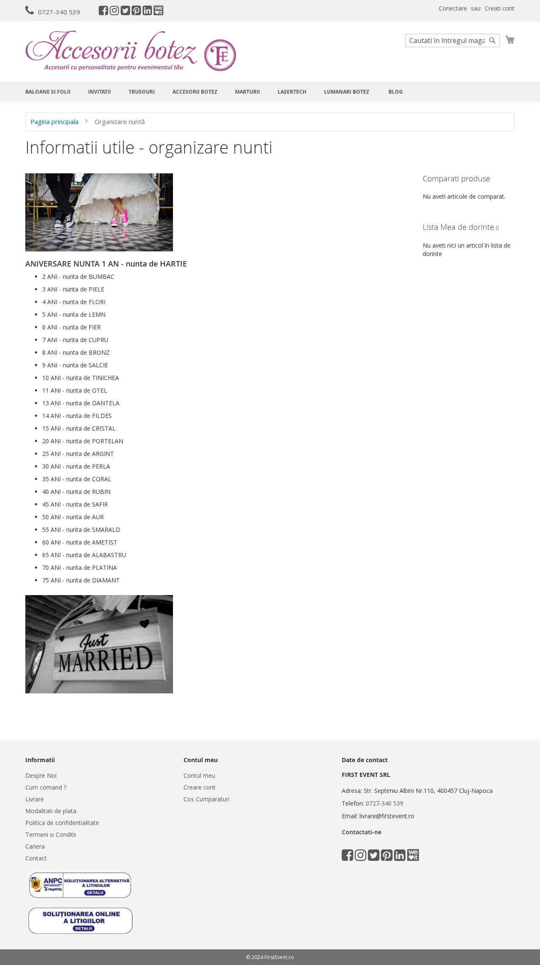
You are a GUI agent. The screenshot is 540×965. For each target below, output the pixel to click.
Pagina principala (55, 121)
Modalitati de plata (50, 811)
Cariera (35, 846)
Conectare (453, 8)
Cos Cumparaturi (207, 799)
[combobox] (452, 40)
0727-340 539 (59, 12)
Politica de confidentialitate (62, 823)
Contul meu (199, 775)
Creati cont (500, 8)
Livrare (34, 799)
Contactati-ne (361, 832)
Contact (36, 858)
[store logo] (130, 50)
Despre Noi (41, 775)
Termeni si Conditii (50, 834)
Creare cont (200, 787)
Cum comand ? (45, 787)
